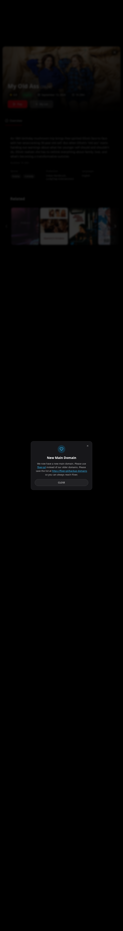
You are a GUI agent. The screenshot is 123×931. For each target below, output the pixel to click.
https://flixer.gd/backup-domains (69, 470)
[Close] (87, 445)
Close (61, 482)
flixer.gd (41, 467)
